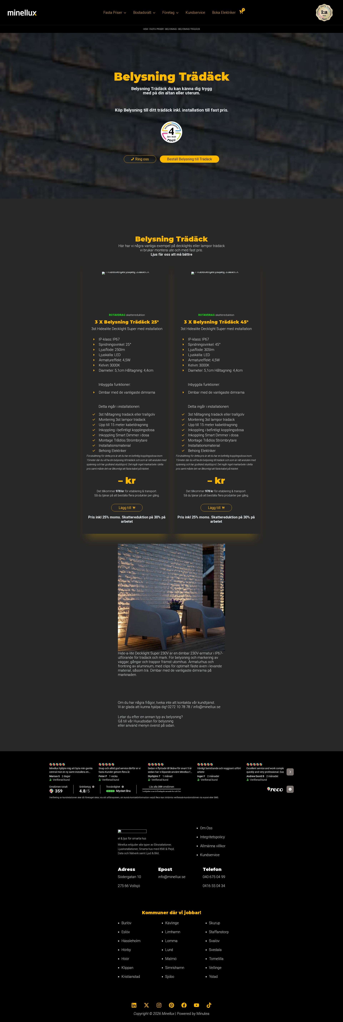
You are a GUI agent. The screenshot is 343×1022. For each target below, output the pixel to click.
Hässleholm (130, 941)
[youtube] (196, 1005)
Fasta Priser (157, 29)
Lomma (171, 941)
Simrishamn (174, 968)
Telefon (212, 869)
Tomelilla (216, 959)
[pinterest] (171, 1005)
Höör (125, 959)
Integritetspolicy (212, 837)
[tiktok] (209, 1005)
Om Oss (206, 828)
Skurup (214, 923)
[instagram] (159, 1005)
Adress (126, 869)
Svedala (215, 950)
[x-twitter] (146, 1005)
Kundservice (210, 855)
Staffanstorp (219, 932)
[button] (124, 12)
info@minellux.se (206, 707)
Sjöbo (169, 976)
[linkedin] (134, 1005)
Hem (145, 29)
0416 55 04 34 (214, 886)
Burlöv (126, 923)
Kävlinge (172, 923)
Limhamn (172, 932)
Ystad (213, 976)
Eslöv (125, 932)
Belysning (171, 29)
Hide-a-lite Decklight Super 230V (143, 653)
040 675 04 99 (214, 877)
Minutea (203, 1013)
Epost (165, 869)
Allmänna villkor (212, 846)
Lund (169, 950)
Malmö (171, 959)
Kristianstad (130, 976)
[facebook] (184, 1005)
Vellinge (215, 968)
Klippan (127, 968)
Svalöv (214, 941)
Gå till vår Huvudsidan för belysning (145, 721)
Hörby (126, 950)
